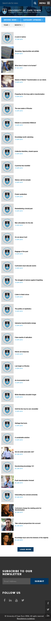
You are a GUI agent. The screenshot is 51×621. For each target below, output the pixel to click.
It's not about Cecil (21, 237)
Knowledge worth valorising (24, 137)
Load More (25, 549)
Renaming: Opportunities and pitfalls (27, 51)
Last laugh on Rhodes (22, 366)
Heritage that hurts (21, 423)
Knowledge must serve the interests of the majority (31, 538)
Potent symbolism (21, 194)
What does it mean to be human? (26, 65)
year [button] (6, 25)
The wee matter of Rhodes (23, 108)
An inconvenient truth (22, 380)
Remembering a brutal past (24, 208)
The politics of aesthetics (23, 309)
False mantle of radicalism (23, 337)
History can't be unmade (23, 180)
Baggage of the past (21, 251)
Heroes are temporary (22, 352)
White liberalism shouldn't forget (25, 395)
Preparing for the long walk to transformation (30, 94)
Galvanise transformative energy (25, 323)
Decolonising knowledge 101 (24, 466)
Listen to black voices (22, 294)
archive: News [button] (10, 20)
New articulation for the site (24, 223)
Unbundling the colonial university (26, 495)
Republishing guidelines (26, 619)
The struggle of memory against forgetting (29, 280)
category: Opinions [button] (32, 20)
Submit (39, 581)
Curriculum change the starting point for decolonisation (28, 509)
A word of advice (20, 37)
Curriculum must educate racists (25, 266)
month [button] (18, 25)
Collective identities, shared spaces (26, 151)
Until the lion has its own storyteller (26, 409)
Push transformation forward (24, 480)
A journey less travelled (22, 166)
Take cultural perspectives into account (27, 523)
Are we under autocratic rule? (24, 452)
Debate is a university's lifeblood (25, 123)
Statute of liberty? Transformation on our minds (30, 80)
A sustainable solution (22, 437)
